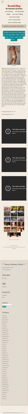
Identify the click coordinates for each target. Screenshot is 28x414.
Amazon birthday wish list (7, 267)
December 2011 (5, 384)
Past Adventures (19, 11)
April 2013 (4, 351)
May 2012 (4, 373)
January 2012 (5, 382)
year (22, 247)
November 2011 (5, 386)
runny (18, 247)
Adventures (4, 295)
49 (3, 247)
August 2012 (5, 367)
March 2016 (4, 317)
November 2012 (5, 361)
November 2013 (5, 336)
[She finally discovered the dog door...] (14, 218)
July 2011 (4, 394)
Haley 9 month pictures (14, 22)
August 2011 (5, 392)
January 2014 (5, 332)
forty (11, 247)
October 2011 (5, 388)
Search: (5, 303)
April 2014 (4, 326)
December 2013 (5, 334)
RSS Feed (2, 2)
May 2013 (4, 348)
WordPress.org (23, 412)
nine (14, 247)
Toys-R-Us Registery (6, 269)
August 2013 (5, 342)
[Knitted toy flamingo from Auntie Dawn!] (21, 224)
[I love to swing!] (14, 213)
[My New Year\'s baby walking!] (7, 224)
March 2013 (4, 353)
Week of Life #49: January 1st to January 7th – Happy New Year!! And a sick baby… (14, 36)
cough (9, 247)
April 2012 (4, 375)
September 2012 (5, 365)
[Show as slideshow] (14, 239)
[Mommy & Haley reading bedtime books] (21, 208)
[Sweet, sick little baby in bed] (7, 213)
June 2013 (4, 346)
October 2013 (5, 338)
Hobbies (8, 14)
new (12, 247)
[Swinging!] (21, 213)
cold (6, 247)
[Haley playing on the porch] (21, 218)
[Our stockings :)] (7, 208)
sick (20, 247)
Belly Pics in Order (18, 14)
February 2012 (5, 380)
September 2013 (5, 340)
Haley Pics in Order (14, 17)
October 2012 (5, 363)
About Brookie (9, 11)
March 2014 (4, 328)
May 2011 (4, 398)
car (4, 247)
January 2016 (5, 321)
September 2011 (5, 390)
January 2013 (5, 357)
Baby (14, 245)
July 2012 (4, 369)
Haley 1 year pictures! (14, 19)
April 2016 (4, 315)
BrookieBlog (14, 5)
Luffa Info (4, 286)
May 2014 (4, 324)
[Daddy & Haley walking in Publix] (7, 218)
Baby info (4, 278)
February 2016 (5, 319)
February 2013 (5, 355)
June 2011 (4, 396)
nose (16, 247)
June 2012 (4, 371)
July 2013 (4, 344)
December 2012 (5, 359)
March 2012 (4, 377)
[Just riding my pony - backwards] (14, 229)
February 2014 (5, 330)
